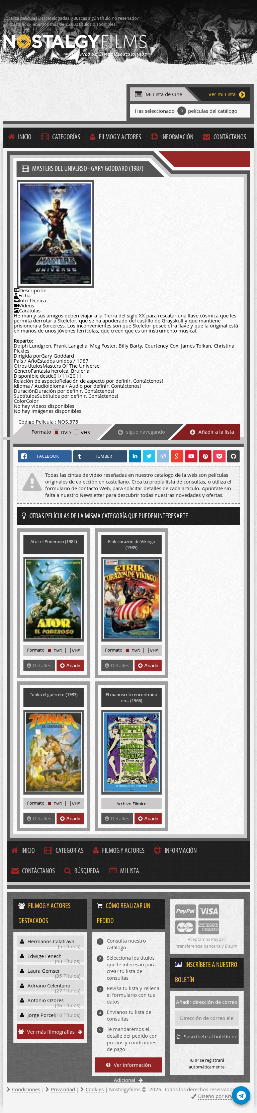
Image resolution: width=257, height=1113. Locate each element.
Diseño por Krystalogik (224, 1096)
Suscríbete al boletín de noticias (210, 1038)
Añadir (73, 665)
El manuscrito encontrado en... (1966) (131, 697)
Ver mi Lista (222, 94)
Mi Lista (129, 871)
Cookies (95, 1089)
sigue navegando (145, 431)
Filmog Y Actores (120, 137)
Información (177, 137)
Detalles (42, 665)
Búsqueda (86, 871)
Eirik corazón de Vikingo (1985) (131, 544)
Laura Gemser (53, 972)
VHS (85, 432)
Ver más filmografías (51, 1031)
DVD (66, 432)
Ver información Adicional (132, 1066)
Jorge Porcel (53, 1015)
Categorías (66, 137)
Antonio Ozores (53, 1001)
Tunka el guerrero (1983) (54, 694)
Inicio (24, 137)
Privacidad (63, 1089)
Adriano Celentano (53, 986)
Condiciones (26, 1089)
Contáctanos (229, 137)
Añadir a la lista (216, 431)
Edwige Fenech (53, 957)
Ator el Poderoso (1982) (53, 541)
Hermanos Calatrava (53, 942)
